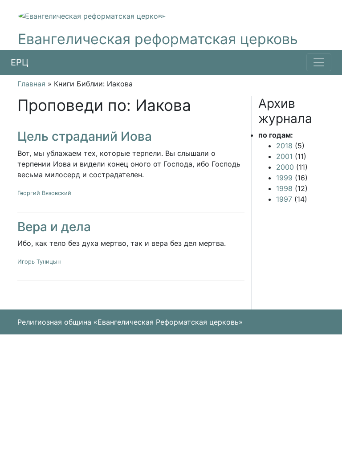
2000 (285, 167)
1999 (284, 177)
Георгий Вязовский (44, 193)
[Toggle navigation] (318, 62)
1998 (284, 188)
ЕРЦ (19, 62)
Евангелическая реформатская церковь (158, 39)
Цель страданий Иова (84, 136)
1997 (284, 199)
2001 (284, 156)
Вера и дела (54, 226)
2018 (284, 145)
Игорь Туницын (39, 261)
